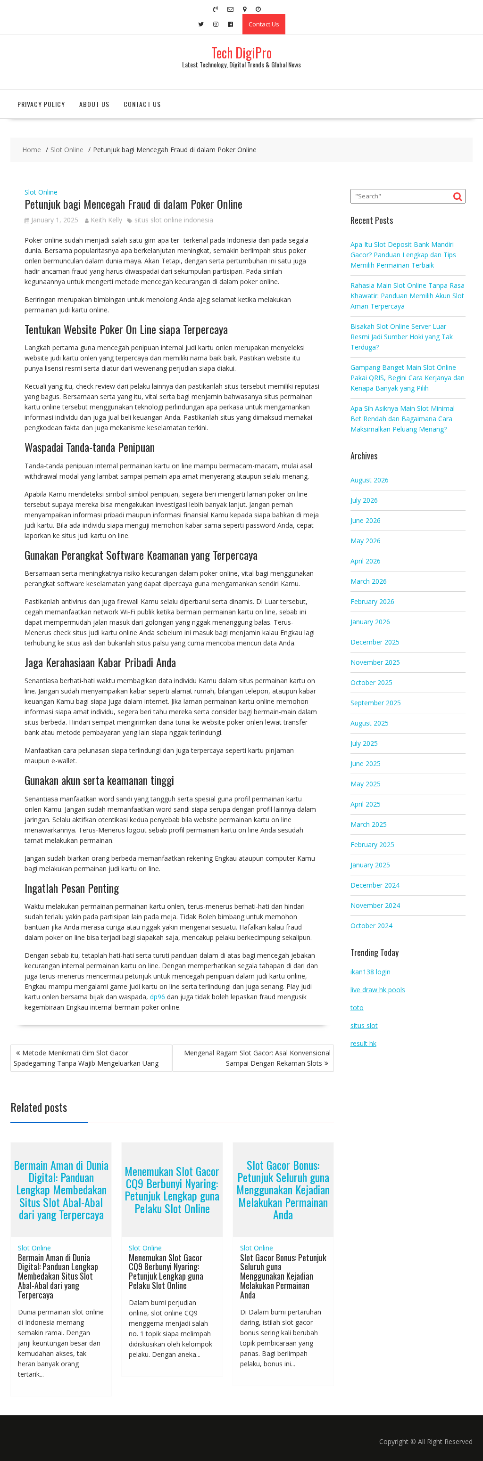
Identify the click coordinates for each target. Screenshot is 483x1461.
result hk (363, 1043)
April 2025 (365, 804)
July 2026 (364, 500)
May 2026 (365, 540)
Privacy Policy (41, 104)
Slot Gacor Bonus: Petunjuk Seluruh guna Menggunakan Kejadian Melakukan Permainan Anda (283, 1189)
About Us (94, 104)
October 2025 (371, 682)
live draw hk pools (377, 989)
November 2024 (375, 905)
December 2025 (375, 641)
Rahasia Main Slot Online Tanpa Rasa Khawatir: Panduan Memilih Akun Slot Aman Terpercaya (407, 295)
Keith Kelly (106, 219)
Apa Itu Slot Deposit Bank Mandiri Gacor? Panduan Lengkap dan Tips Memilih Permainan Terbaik (403, 254)
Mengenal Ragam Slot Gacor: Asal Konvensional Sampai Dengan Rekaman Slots (257, 1058)
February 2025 (372, 844)
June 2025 (365, 763)
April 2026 (365, 560)
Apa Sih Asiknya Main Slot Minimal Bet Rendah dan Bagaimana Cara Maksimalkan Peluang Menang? (402, 418)
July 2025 (364, 743)
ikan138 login (370, 971)
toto (357, 1007)
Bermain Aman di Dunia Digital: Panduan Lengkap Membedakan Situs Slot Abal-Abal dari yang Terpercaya (61, 1189)
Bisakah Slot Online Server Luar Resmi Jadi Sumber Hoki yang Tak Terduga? (401, 336)
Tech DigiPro (241, 52)
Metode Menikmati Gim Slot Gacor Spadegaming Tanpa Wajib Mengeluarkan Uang (86, 1058)
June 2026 (365, 520)
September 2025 (375, 702)
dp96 (157, 996)
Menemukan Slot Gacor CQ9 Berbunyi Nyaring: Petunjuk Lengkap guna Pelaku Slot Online (172, 1189)
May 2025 (365, 783)
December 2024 (375, 885)
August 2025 (369, 722)
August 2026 (369, 479)
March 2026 (368, 581)
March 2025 (368, 824)
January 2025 (370, 864)
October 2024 (371, 925)
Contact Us (264, 24)
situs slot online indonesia (173, 219)
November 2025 (375, 662)
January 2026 (370, 621)
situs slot (364, 1025)
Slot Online (41, 192)
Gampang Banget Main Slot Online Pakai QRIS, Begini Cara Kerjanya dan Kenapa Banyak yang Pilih (407, 377)
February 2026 (372, 601)
